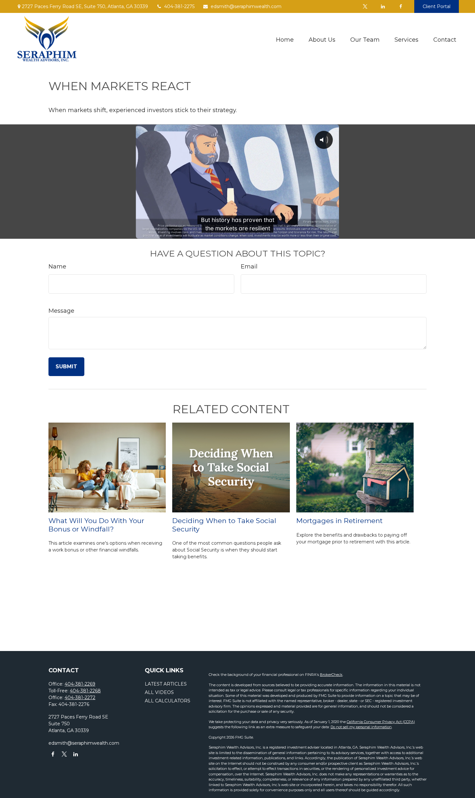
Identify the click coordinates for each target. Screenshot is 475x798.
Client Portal (436, 6)
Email (249, 266)
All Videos (159, 692)
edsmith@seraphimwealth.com (246, 6)
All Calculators (167, 701)
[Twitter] (365, 6)
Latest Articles (166, 684)
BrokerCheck (331, 674)
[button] (284, 40)
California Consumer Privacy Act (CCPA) (381, 721)
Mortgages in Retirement (339, 521)
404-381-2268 (85, 691)
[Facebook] (400, 6)
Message (61, 310)
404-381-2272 (80, 697)
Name (57, 266)
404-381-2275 (179, 6)
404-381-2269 (80, 684)
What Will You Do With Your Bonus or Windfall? (96, 525)
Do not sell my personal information (361, 727)
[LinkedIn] (382, 6)
